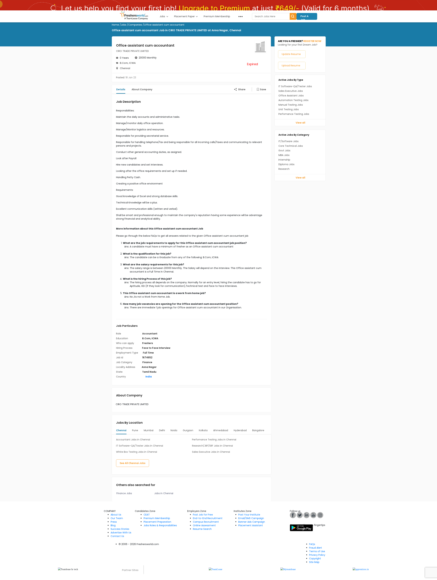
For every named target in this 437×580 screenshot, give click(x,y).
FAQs (312, 544)
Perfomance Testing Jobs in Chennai (214, 439)
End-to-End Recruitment (207, 518)
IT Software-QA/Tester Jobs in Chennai (139, 445)
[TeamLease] (215, 569)
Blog (113, 525)
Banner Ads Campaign (251, 522)
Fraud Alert (315, 547)
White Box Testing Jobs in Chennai (136, 452)
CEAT (147, 514)
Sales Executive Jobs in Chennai (211, 452)
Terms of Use (317, 551)
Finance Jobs (124, 493)
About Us (116, 514)
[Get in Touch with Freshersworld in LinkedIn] (307, 515)
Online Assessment (204, 525)
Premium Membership (157, 518)
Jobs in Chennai (163, 493)
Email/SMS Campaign (251, 518)
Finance (147, 362)
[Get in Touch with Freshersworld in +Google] (313, 515)
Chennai (125, 68)
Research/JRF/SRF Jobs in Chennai (212, 445)
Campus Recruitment (206, 522)
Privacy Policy (317, 555)
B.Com (124, 63)
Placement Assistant (250, 525)
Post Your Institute (249, 514)
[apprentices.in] (361, 569)
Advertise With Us (121, 532)
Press (114, 522)
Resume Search (202, 529)
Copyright (315, 558)
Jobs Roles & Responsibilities (160, 525)
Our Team (117, 518)
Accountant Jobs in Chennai (133, 439)
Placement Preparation (157, 522)
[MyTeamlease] (288, 569)
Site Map (314, 562)
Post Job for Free (203, 514)
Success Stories (120, 529)
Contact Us (117, 536)
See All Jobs (132, 463)
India (148, 376)
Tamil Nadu (149, 372)
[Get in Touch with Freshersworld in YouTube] (300, 515)
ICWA (132, 63)
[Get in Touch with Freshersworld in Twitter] (320, 515)
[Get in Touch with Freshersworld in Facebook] (293, 515)
